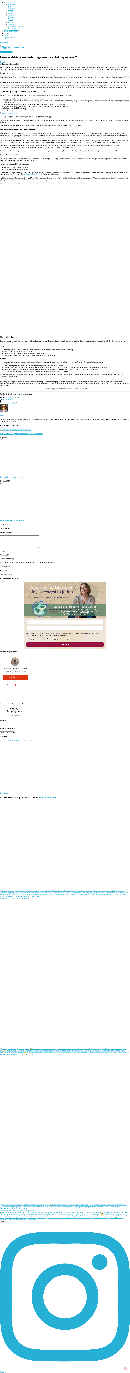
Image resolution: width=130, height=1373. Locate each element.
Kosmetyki (11, 8)
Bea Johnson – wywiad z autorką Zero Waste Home (21, 434)
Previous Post (5, 403)
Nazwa (3, 551)
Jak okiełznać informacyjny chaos (14, 477)
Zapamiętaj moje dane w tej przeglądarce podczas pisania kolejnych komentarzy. (28, 562)
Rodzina (11, 22)
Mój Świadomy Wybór (15, 26)
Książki (10, 10)
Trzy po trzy (12, 28)
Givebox (11, 15)
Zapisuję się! (65, 644)
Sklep (6, 35)
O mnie (6, 33)
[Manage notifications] (125, 1368)
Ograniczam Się (47, 797)
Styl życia (11, 24)
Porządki (11, 11)
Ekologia (11, 17)
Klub (5, 39)
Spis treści (7, 2)
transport (17, 397)
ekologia (8, 397)
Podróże (10, 21)
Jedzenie (11, 6)
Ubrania (10, 13)
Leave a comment (7, 399)
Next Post (13, 403)
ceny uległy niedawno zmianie (32, 174)
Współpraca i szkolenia (11, 30)
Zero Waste (11, 4)
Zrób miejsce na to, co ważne (12, 520)
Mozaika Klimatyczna (11, 31)
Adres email (4, 555)
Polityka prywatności (11, 37)
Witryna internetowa (6, 559)
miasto (13, 397)
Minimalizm (12, 19)
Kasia (3, 401)
